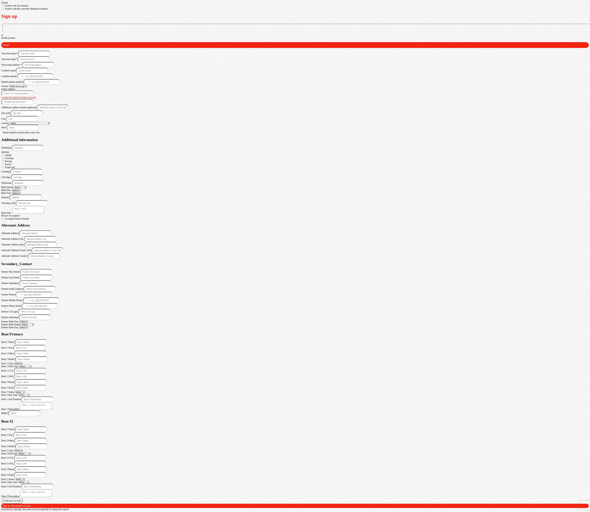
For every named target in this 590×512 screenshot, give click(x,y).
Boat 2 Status (8, 479)
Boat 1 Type (7, 363)
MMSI (4, 413)
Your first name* (9, 53)
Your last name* (9, 59)
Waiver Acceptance (10, 215)
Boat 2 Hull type (9, 453)
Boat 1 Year (7, 347)
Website (5, 197)
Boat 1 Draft (7, 387)
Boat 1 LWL (7, 376)
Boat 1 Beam (8, 382)
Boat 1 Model (8, 359)
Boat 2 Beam (8, 469)
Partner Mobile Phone (12, 300)
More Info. (6, 213)
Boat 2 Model (8, 446)
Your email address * (11, 65)
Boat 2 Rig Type (9, 482)
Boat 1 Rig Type (9, 395)
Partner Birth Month (11, 324)
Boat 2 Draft (7, 475)
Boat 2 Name (8, 429)
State (4, 127)
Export (4, 2)
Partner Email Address (12, 289)
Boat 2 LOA (7, 457)
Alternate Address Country (14, 256)
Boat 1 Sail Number (11, 399)
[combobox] (20, 76)
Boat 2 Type (7, 450)
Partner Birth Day (10, 327)
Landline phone (9, 76)
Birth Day (6, 190)
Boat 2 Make (7, 440)
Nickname (6, 183)
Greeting (5, 171)
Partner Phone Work (11, 306)
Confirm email (8, 70)
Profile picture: (8, 38)
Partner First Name (10, 271)
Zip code (5, 113)
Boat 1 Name (8, 342)
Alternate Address (10, 233)
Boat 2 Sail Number (11, 486)
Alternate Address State (13, 244)
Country (5, 123)
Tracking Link (8, 203)
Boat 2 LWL (7, 463)
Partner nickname (10, 317)
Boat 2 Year (7, 435)
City (3, 118)
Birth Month (7, 187)
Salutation (6, 147)
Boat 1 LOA (7, 370)
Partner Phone (8, 294)
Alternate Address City (12, 239)
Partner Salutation (10, 283)
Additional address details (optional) (19, 107)
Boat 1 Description (10, 409)
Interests (5, 152)
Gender (5, 86)
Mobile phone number (12, 82)
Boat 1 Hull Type (10, 366)
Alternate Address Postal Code (16, 250)
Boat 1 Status (8, 392)
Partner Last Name (10, 277)
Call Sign (6, 177)
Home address (8, 89)
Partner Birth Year (10, 321)
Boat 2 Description (10, 496)
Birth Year (6, 193)
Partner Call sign (9, 311)
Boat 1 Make (7, 353)
